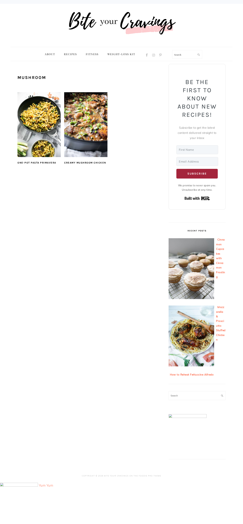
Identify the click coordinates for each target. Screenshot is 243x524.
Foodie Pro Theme (150, 476)
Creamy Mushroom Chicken (85, 162)
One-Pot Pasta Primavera (36, 162)
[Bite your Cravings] (121, 43)
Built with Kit (197, 198)
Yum (42, 485)
